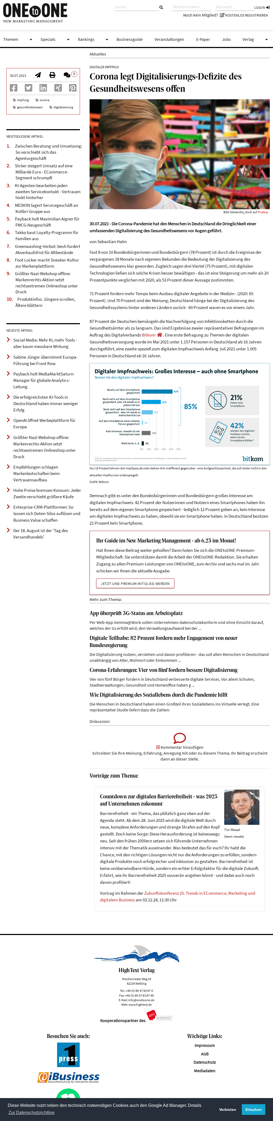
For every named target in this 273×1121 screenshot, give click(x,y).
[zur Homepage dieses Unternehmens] (159, 335)
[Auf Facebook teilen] (13, 89)
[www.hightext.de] (136, 961)
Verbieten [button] (227, 1109)
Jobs (226, 39)
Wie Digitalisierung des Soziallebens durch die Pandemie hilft (159, 695)
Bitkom (148, 335)
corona (44, 100)
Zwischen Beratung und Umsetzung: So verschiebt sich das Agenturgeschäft (48, 152)
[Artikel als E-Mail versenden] (38, 75)
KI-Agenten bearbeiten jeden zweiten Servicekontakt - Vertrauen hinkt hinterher (48, 191)
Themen (18, 39)
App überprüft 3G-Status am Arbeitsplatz (136, 613)
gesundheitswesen (30, 107)
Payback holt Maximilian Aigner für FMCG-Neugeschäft (47, 222)
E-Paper (203, 39)
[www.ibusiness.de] (68, 1081)
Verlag (256, 39)
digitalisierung (63, 107)
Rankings (94, 39)
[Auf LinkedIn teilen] (43, 89)
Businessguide (130, 39)
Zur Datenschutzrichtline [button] (32, 1112)
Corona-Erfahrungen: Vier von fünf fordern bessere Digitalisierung (163, 670)
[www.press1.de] (68, 1065)
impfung (23, 100)
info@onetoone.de (141, 1000)
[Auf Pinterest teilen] (73, 89)
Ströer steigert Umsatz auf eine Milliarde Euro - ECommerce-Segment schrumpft (44, 172)
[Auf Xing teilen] (58, 89)
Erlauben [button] (254, 1109)
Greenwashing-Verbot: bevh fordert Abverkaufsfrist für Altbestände (47, 249)
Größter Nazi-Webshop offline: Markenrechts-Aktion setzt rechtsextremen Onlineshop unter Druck (46, 283)
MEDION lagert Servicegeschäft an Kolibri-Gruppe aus (46, 208)
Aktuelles (98, 54)
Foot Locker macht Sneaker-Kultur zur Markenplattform (47, 263)
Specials (56, 39)
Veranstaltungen (169, 39)
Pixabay (263, 212)
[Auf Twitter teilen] (28, 89)
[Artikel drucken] (52, 75)
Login (260, 7)
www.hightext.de (140, 1005)
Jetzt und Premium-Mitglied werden (135, 583)
